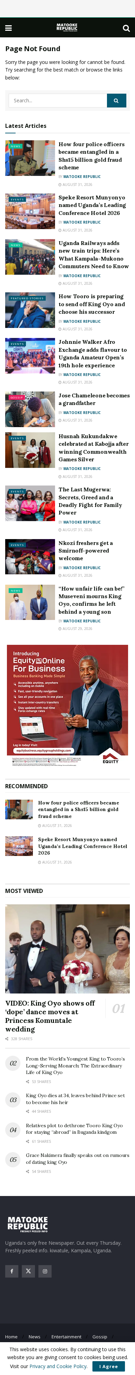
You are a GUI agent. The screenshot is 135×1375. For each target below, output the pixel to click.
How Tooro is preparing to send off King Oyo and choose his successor (91, 304)
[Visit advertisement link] (67, 706)
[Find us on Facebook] (11, 1271)
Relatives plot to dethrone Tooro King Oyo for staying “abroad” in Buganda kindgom (74, 1129)
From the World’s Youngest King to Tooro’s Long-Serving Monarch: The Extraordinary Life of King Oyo (75, 1065)
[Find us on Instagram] (45, 1271)
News (15, 146)
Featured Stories (27, 298)
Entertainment (66, 1337)
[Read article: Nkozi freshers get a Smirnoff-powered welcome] (30, 557)
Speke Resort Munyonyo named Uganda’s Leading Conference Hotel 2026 (92, 205)
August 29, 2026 (77, 628)
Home (11, 1337)
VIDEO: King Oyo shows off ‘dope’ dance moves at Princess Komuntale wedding (50, 1016)
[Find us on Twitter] (28, 1271)
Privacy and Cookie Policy (58, 1366)
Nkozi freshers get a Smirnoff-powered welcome (85, 550)
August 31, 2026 (77, 184)
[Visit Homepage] (67, 27)
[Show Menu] (8, 28)
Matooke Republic (82, 176)
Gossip (17, 397)
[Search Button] (126, 28)
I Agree (108, 1366)
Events (17, 199)
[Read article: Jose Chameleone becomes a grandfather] (30, 409)
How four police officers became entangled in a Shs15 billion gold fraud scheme (78, 809)
